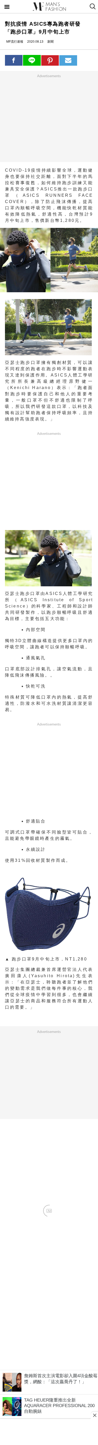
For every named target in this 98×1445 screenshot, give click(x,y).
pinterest (50, 60)
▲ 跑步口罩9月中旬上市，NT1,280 (46, 959)
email (68, 60)
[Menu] (7, 7)
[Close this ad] (94, 1415)
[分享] (14, 60)
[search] (92, 6)
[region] (49, 118)
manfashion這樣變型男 (49, 7)
